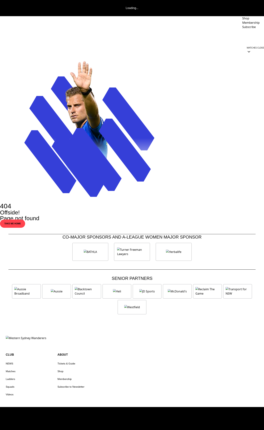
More (254, 37)
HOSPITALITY (213, 37)
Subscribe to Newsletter (70, 386)
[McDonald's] (177, 291)
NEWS (152, 37)
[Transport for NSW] (237, 291)
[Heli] (117, 291)
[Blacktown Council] (87, 291)
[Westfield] (132, 307)
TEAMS (169, 37)
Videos (9, 394)
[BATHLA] (90, 252)
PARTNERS (189, 37)
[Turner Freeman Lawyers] (132, 252)
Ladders (10, 379)
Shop (60, 371)
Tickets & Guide (66, 363)
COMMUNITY (234, 37)
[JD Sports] (147, 291)
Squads (10, 386)
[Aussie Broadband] (26, 291)
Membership (64, 379)
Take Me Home (12, 223)
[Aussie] (56, 291)
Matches (10, 371)
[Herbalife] (173, 252)
